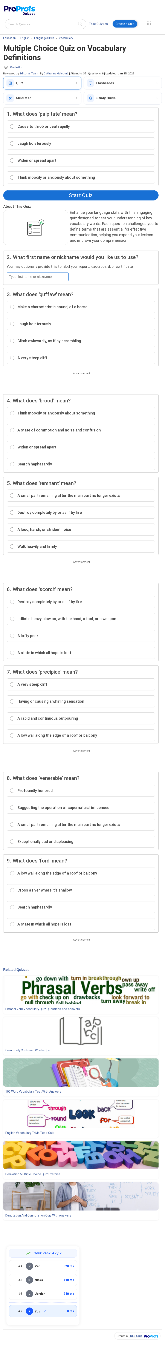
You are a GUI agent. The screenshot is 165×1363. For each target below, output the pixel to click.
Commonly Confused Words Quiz (28, 1050)
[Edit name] (45, 1311)
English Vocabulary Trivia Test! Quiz (29, 1133)
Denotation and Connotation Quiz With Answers (38, 1215)
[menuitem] (99, 24)
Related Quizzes (16, 970)
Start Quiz (81, 195)
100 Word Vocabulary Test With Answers (33, 1091)
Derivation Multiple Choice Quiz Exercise (32, 1174)
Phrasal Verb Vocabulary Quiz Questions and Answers (42, 1009)
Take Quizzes (98, 24)
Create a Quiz (125, 24)
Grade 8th (16, 67)
